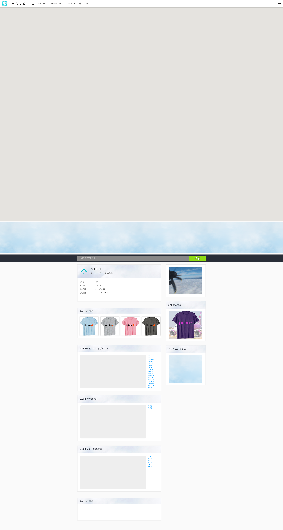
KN (149, 461)
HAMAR (151, 388)
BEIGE (150, 374)
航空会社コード (57, 3)
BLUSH (151, 380)
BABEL (151, 372)
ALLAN (151, 360)
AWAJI (150, 370)
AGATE (151, 356)
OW (149, 465)
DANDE (151, 382)
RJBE (150, 406)
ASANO (151, 364)
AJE (149, 457)
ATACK (151, 366)
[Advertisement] (141, 237)
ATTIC (150, 368)
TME (150, 467)
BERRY (151, 376)
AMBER (151, 362)
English (85, 3)
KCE (150, 459)
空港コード (42, 3)
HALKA (151, 386)
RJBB (150, 408)
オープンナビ (16, 3)
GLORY (151, 384)
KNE (150, 463)
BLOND (151, 378)
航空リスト (71, 3)
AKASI (150, 358)
